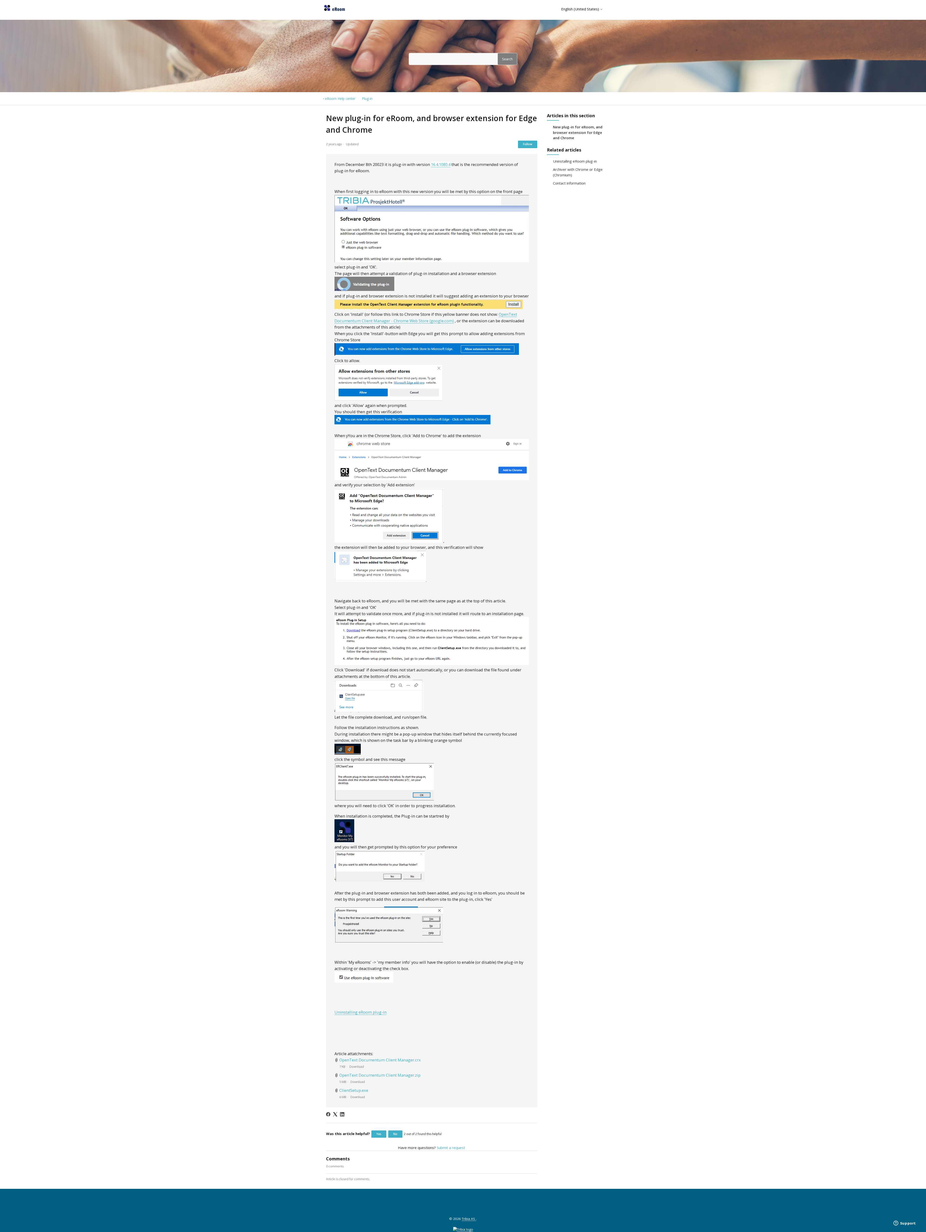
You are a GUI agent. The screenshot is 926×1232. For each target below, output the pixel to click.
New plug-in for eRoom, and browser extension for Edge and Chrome (577, 132)
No (395, 1134)
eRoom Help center (340, 98)
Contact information (569, 183)
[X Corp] (335, 1114)
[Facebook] (328, 1114)
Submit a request (451, 1147)
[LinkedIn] (342, 1114)
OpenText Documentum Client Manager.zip (380, 1075)
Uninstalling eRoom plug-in (575, 161)
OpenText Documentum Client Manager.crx (380, 1060)
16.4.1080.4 (440, 164)
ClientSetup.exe (353, 1090)
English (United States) (580, 9)
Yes (378, 1134)
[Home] (334, 10)
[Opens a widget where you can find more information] (904, 1224)
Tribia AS (469, 1219)
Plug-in (367, 98)
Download (356, 1066)
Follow (527, 144)
